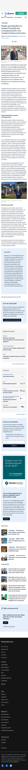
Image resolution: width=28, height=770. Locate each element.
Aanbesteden (4, 664)
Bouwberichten (5, 714)
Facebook (3, 740)
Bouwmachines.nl (5, 717)
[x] (6, 765)
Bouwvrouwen (5, 702)
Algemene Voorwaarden (13, 760)
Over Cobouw (4, 646)
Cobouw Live (4, 699)
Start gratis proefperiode (21, 13)
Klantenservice (4, 649)
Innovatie (3, 675)
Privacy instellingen (14, 761)
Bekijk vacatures (21, 414)
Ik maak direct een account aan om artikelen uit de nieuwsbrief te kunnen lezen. (15, 436)
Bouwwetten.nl (5, 722)
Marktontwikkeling (6, 678)
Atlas (17, 297)
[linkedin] (11, 765)
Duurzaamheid (5, 670)
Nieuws (3, 684)
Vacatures (3, 654)
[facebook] (2, 765)
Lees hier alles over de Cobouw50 (12, 320)
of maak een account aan (9, 626)
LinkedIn (3, 742)
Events (3, 705)
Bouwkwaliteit (5, 667)
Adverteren (4, 657)
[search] (25, 17)
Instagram (3, 748)
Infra (2, 672)
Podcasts (3, 694)
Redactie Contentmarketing (9, 36)
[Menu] (2, 13)
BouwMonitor (4, 719)
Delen (15, 41)
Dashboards (4, 680)
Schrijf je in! (14, 445)
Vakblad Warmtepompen (7, 730)
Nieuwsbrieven (7, 642)
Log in (5, 622)
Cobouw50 (3, 697)
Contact (3, 652)
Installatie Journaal (6, 727)
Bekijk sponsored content (18, 363)
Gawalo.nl (3, 725)
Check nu (6, 518)
